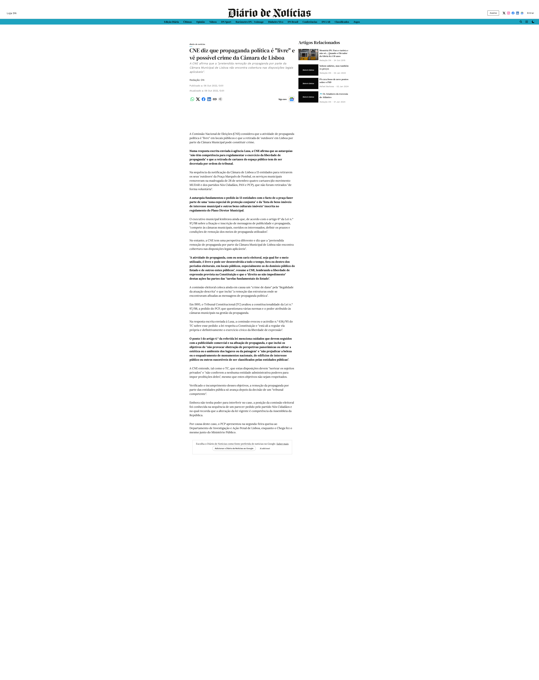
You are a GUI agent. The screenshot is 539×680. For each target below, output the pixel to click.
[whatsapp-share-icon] (192, 100)
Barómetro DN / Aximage (250, 22)
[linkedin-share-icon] (209, 100)
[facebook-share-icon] (203, 100)
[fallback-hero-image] (308, 54)
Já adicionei (265, 448)
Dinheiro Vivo (275, 22)
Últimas (187, 22)
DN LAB (326, 22)
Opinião (200, 22)
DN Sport (226, 22)
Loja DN (11, 13)
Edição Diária (171, 22)
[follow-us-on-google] (291, 99)
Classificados (342, 22)
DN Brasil (293, 22)
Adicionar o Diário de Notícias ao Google (234, 448)
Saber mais (283, 443)
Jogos (357, 22)
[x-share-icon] (198, 100)
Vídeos (213, 22)
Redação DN (196, 79)
